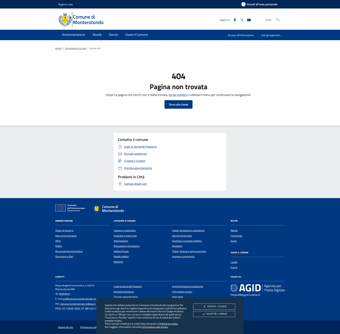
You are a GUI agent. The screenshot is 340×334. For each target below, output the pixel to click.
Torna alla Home (178, 104)
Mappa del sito (65, 327)
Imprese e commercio (183, 256)
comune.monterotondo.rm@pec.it (77, 304)
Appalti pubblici (121, 256)
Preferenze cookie (168, 324)
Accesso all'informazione (241, 35)
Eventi (234, 267)
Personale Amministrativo (69, 251)
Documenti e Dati (64, 256)
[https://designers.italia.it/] (258, 288)
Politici (58, 246)
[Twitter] (240, 19)
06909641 (64, 294)
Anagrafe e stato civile (125, 236)
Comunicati (236, 236)
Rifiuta (216, 306)
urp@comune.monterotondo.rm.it (80, 299)
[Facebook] (233, 19)
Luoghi (234, 262)
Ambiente (177, 246)
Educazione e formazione (127, 246)
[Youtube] (247, 19)
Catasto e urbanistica (125, 230)
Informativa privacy (182, 292)
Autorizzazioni (121, 241)
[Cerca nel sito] (278, 20)
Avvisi (234, 241)
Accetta (217, 313)
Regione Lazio (65, 4)
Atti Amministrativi (182, 236)
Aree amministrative (66, 236)
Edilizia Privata (121, 251)
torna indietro (178, 94)
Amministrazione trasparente (187, 286)
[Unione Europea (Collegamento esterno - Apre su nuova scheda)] (71, 209)
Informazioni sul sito (75, 48)
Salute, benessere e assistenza (188, 230)
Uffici (58, 241)
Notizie (234, 230)
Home (58, 48)
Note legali (177, 297)
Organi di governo (64, 230)
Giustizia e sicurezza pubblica (187, 241)
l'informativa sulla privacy (154, 327)
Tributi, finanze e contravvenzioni (189, 251)
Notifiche (118, 262)
